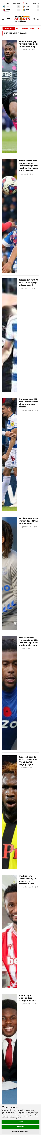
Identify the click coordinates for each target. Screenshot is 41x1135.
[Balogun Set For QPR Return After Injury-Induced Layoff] (9, 335)
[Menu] (6, 18)
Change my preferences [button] (20, 1131)
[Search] (34, 18)
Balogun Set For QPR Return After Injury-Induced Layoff (28, 282)
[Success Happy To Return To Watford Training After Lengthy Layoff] (9, 812)
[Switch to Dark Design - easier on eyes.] (37, 19)
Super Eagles (22, 28)
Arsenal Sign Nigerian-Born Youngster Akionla (27, 998)
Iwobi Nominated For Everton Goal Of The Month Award (28, 521)
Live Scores (9, 28)
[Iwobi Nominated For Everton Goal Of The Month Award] (9, 573)
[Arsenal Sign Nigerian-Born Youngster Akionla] (9, 1050)
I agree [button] (20, 1122)
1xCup (33, 28)
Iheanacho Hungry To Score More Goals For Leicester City (28, 44)
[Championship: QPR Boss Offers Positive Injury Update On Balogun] (9, 454)
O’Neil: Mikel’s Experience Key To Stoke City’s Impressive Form (27, 880)
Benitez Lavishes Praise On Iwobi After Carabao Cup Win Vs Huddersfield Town (29, 641)
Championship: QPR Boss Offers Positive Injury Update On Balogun (28, 403)
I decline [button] (20, 1126)
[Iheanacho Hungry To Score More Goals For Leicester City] (9, 96)
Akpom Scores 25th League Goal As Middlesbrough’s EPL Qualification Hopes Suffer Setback (28, 165)
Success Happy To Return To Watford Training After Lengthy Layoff (28, 761)
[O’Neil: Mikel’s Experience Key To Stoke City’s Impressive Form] (9, 931)
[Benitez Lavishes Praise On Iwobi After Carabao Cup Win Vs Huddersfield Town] (9, 693)
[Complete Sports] (22, 18)
